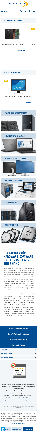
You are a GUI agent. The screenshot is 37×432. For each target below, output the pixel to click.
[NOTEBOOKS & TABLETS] (18, 143)
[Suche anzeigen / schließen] (21, 11)
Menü (6, 11)
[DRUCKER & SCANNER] (18, 188)
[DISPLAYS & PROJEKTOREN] (18, 166)
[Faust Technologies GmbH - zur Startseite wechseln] (18, 4)
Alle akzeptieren (16, 429)
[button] (3, 429)
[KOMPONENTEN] (18, 233)
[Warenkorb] (34, 11)
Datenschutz (29, 401)
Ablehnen (7, 429)
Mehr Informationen (18, 423)
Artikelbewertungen (9, 401)
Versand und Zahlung (24, 398)
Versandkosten (5, 393)
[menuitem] (4, 11)
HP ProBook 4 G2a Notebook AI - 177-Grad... (22, 44)
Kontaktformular (20, 401)
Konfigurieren (28, 429)
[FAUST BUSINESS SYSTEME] (18, 120)
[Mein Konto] (30, 11)
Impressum (19, 404)
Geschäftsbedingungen (12, 398)
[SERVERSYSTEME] (18, 210)
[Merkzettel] (25, 11)
